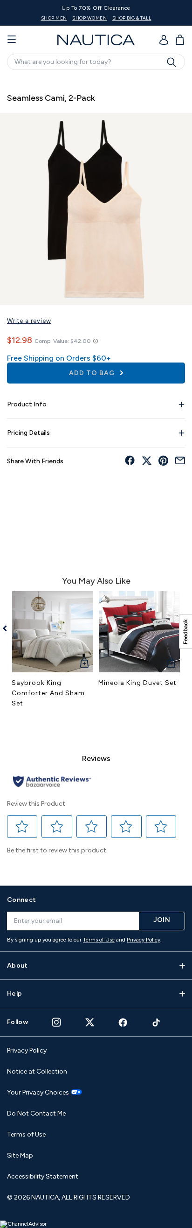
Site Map (20, 1155)
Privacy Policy (143, 939)
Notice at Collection (37, 1071)
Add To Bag (93, 373)
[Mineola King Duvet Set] (139, 631)
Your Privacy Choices (38, 1092)
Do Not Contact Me (36, 1113)
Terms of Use (99, 939)
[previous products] (8, 628)
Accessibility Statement (42, 1176)
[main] (96, 476)
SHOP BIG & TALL (131, 18)
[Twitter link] (90, 1022)
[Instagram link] (56, 1022)
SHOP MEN (54, 18)
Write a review (29, 320)
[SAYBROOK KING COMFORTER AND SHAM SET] (52, 631)
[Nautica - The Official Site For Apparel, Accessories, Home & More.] (96, 40)
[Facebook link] (123, 1022)
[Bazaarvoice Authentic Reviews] (52, 782)
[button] (22, 826)
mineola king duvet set (137, 683)
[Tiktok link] (156, 1022)
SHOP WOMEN (89, 18)
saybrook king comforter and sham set (48, 693)
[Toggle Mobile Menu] (11, 40)
